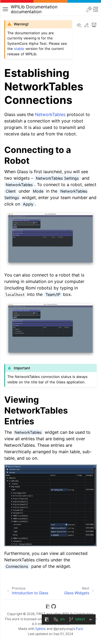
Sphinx (40, 629)
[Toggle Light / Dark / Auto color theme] (89, 9)
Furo (79, 629)
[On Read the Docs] (47, 607)
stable (19, 48)
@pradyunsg (63, 629)
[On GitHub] (53, 607)
